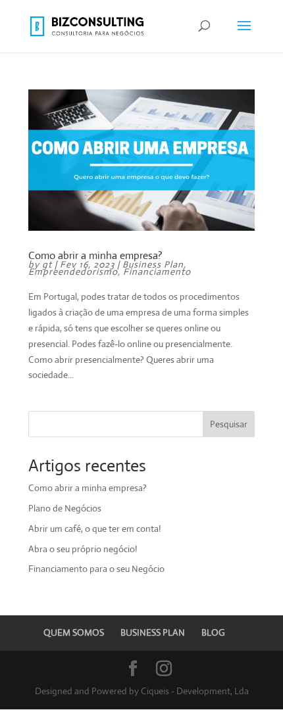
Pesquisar (228, 424)
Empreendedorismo (73, 271)
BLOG (213, 632)
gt (47, 264)
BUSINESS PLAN (152, 632)
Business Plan (153, 264)
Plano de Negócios (64, 508)
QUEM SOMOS (73, 632)
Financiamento (157, 271)
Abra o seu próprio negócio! (82, 549)
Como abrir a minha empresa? (95, 255)
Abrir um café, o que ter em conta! (94, 528)
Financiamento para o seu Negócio (96, 569)
